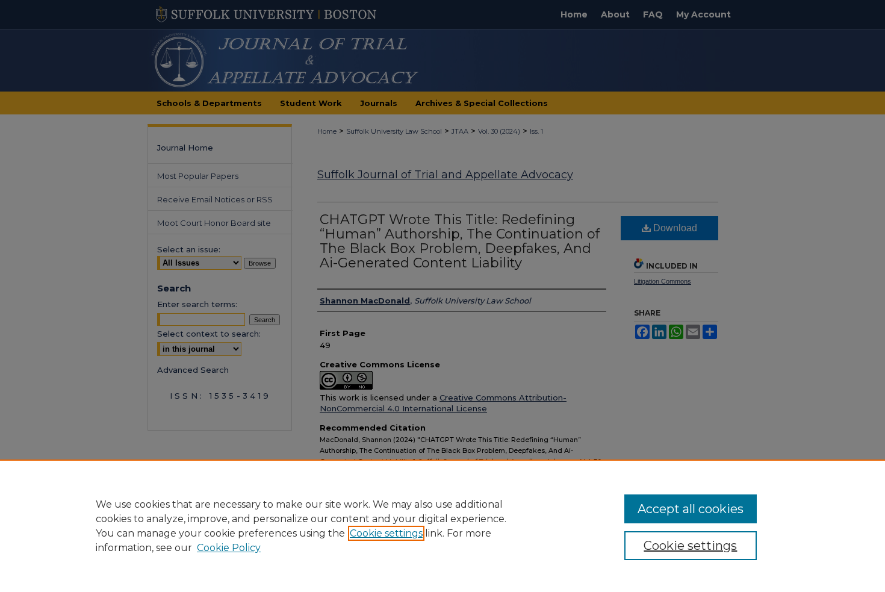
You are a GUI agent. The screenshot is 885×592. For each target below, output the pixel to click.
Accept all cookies (691, 509)
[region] (442, 526)
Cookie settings (386, 533)
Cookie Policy (229, 547)
